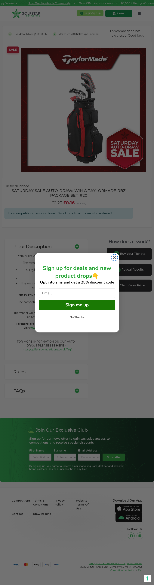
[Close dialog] (114, 257)
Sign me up (77, 305)
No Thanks (77, 317)
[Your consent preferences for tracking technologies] (147, 578)
